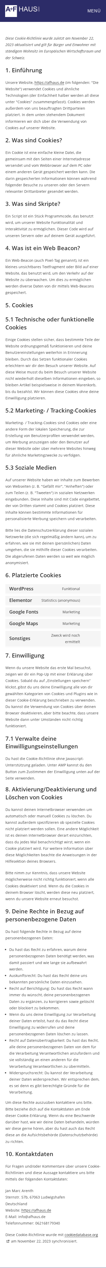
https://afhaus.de (49, 82)
